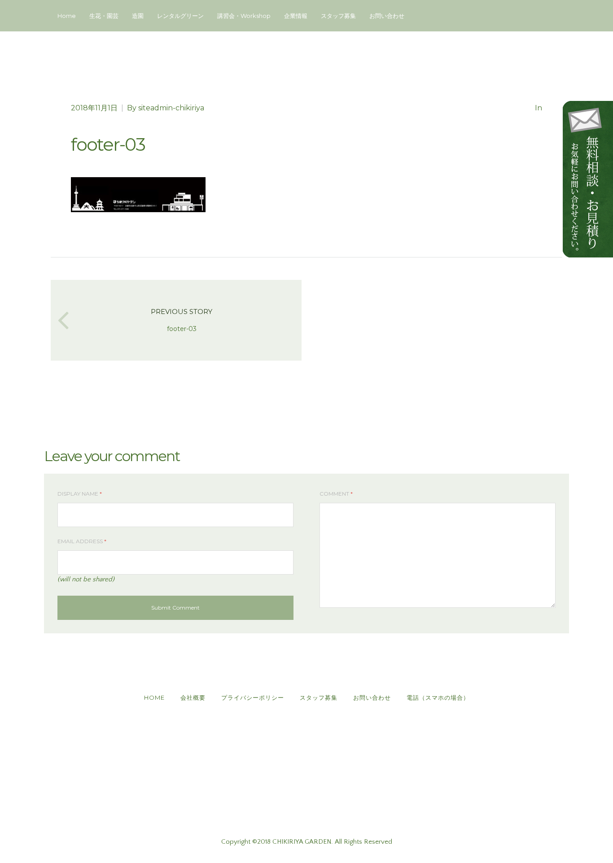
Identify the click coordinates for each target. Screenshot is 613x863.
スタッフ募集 (338, 15)
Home (66, 15)
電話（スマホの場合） (438, 697)
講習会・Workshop (244, 15)
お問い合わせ (386, 15)
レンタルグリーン (180, 15)
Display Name (79, 493)
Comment (336, 493)
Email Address (81, 541)
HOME (154, 697)
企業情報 (295, 15)
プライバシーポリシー (252, 697)
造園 (138, 15)
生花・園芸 (103, 15)
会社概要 (193, 697)
